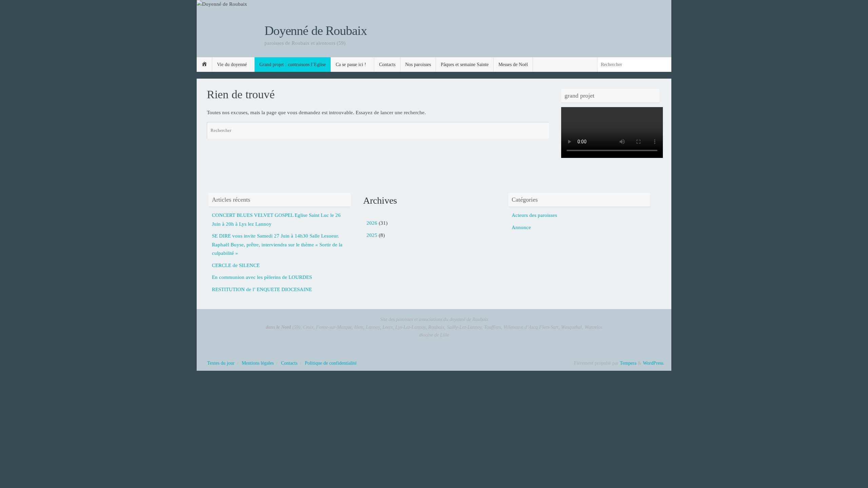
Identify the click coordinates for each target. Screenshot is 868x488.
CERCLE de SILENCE (236, 265)
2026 (372, 223)
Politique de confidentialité (331, 363)
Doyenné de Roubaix (315, 31)
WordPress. (654, 363)
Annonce (521, 227)
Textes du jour (221, 363)
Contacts (289, 363)
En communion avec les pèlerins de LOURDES (262, 277)
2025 (372, 235)
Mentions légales (258, 363)
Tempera (628, 363)
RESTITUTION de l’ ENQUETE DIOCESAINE (262, 289)
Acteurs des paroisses (534, 215)
